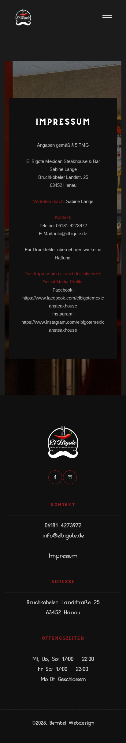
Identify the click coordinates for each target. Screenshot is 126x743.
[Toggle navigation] (107, 17)
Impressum (63, 556)
